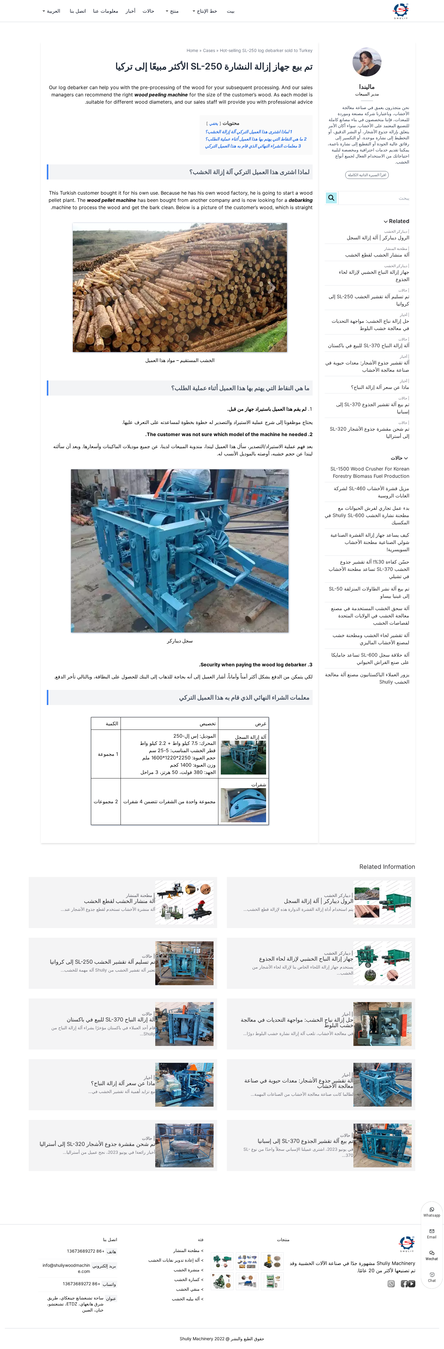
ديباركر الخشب (395, 231)
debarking (301, 200)
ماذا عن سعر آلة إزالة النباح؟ (380, 387)
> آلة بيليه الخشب (188, 1298)
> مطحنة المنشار (188, 1250)
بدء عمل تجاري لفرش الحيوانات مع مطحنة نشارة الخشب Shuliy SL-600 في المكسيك (367, 515)
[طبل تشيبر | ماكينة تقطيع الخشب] (247, 1281)
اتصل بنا (78, 11)
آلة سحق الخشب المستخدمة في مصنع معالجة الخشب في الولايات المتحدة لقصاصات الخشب (370, 615)
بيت (230, 11)
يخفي (213, 123)
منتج (174, 11)
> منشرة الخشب (189, 1269)
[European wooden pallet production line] (247, 1261)
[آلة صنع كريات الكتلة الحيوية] (272, 1261)
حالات (148, 11)
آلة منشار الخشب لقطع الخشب (377, 255)
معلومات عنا (105, 11)
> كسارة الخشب (189, 1279)
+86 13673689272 (86, 1251)
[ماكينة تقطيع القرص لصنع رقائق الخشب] (222, 1281)
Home (192, 50)
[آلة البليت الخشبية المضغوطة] (272, 1281)
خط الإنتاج (207, 11)
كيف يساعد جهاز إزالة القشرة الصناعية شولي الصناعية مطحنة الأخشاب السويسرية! (369, 542)
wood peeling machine (161, 95)
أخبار (130, 11)
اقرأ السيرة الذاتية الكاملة (367, 175)
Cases (209, 50)
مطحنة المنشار (395, 248)
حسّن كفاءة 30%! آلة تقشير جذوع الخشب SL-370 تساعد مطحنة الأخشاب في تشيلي (369, 569)
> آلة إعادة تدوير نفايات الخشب (176, 1260)
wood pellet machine (111, 200)
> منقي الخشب (190, 1289)
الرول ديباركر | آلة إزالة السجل (378, 238)
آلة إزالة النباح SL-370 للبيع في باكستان (368, 345)
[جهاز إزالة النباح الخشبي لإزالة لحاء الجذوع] (222, 1261)
